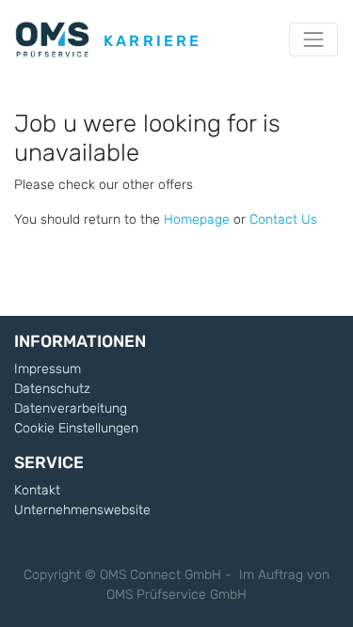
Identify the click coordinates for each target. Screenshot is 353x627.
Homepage (197, 219)
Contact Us (283, 219)
